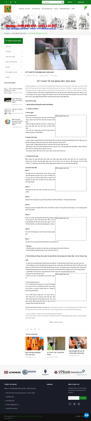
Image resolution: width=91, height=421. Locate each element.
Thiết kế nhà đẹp (10, 56)
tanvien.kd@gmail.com (12, 404)
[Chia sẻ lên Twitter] (31, 329)
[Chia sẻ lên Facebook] (27, 329)
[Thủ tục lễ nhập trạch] (7, 91)
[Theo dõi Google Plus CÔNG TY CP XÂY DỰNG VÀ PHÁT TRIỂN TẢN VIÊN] (15, 2)
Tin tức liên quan (31, 334)
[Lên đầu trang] (86, 410)
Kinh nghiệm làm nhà (11, 72)
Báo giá (8, 67)
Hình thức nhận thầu (11, 62)
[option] (35, 347)
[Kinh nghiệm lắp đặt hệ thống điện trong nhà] (78, 343)
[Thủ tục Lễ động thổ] (7, 111)
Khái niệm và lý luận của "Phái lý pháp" (17, 100)
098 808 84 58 (10, 397)
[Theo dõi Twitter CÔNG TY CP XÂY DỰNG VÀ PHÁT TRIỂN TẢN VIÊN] (10, 2)
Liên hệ (8, 77)
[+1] (38, 329)
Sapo (12, 418)
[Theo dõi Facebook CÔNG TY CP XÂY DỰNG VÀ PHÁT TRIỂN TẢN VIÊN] (6, 2)
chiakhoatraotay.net (12, 408)
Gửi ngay (83, 398)
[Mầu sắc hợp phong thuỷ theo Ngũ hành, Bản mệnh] (7, 121)
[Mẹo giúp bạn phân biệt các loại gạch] (35, 343)
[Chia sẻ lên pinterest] (35, 329)
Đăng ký (69, 2)
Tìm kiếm (78, 416)
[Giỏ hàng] (85, 8)
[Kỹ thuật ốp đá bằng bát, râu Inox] (56, 54)
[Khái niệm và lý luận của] (7, 100)
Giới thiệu (8, 51)
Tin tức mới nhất (9, 83)
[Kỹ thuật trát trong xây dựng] (56, 343)
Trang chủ (8, 46)
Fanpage (49, 388)
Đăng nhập (81, 2)
